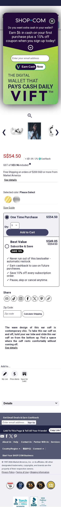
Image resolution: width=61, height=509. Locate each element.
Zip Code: (8, 307)
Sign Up (31, 423)
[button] (12, 448)
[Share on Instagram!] (20, 298)
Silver (16, 199)
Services (55, 442)
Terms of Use (22, 472)
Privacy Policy (8, 472)
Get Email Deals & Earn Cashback (21, 417)
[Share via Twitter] (34, 298)
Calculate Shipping (33, 314)
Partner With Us (41, 442)
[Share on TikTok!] (13, 298)
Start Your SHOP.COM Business (17, 455)
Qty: (6, 227)
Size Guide (9, 207)
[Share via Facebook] (27, 298)
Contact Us (26, 442)
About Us (6, 442)
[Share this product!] (48, 298)
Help (15, 442)
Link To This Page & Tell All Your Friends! (25, 430)
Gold (8, 199)
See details (10, 180)
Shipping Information (39, 472)
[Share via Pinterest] (41, 298)
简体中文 (27, 449)
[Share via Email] (6, 298)
